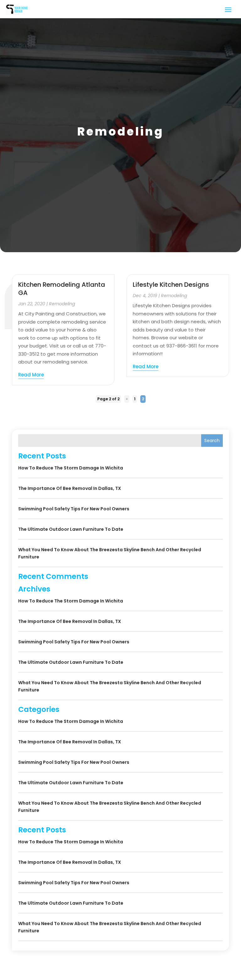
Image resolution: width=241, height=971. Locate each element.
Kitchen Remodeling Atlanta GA (61, 288)
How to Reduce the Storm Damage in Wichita (70, 468)
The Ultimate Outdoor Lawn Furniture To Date (70, 529)
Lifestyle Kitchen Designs (171, 284)
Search (212, 440)
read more (31, 374)
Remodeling (62, 304)
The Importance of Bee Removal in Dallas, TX (69, 488)
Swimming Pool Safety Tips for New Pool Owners (73, 509)
